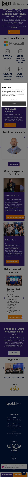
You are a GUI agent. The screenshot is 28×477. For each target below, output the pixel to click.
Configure (14, 99)
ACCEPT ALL (14, 103)
